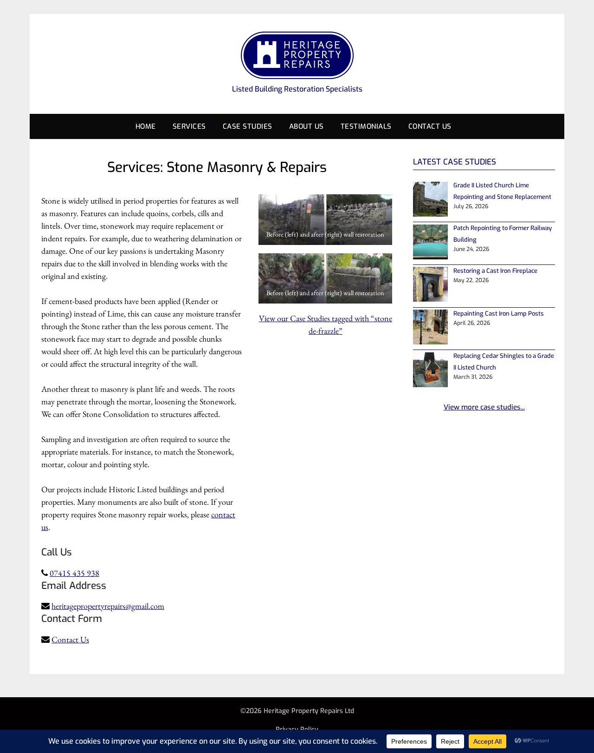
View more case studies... (484, 407)
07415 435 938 (74, 573)
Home (146, 126)
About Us (306, 126)
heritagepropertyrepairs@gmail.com (108, 606)
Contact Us (430, 126)
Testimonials (366, 126)
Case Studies (247, 126)
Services (189, 126)
